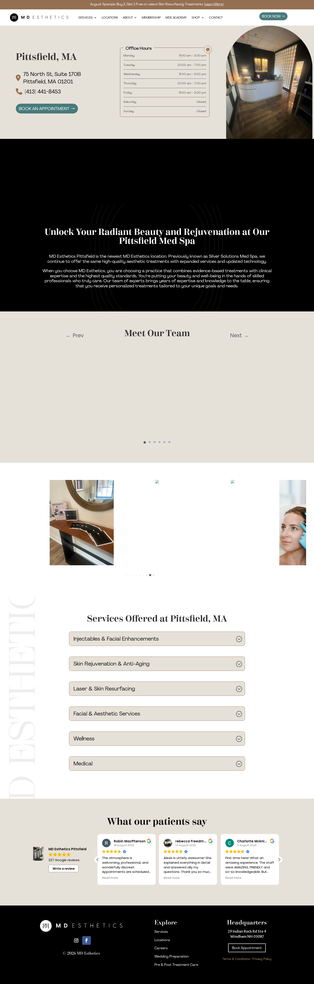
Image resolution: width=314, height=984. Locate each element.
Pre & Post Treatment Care (176, 964)
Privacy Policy (261, 959)
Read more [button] (110, 878)
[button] (122, 575)
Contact (216, 17)
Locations (110, 17)
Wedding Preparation (171, 956)
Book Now (271, 16)
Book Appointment (247, 948)
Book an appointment (44, 108)
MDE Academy (176, 17)
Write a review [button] (64, 868)
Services (85, 17)
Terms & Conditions (236, 959)
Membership (151, 17)
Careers (161, 948)
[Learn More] (214, 4)
